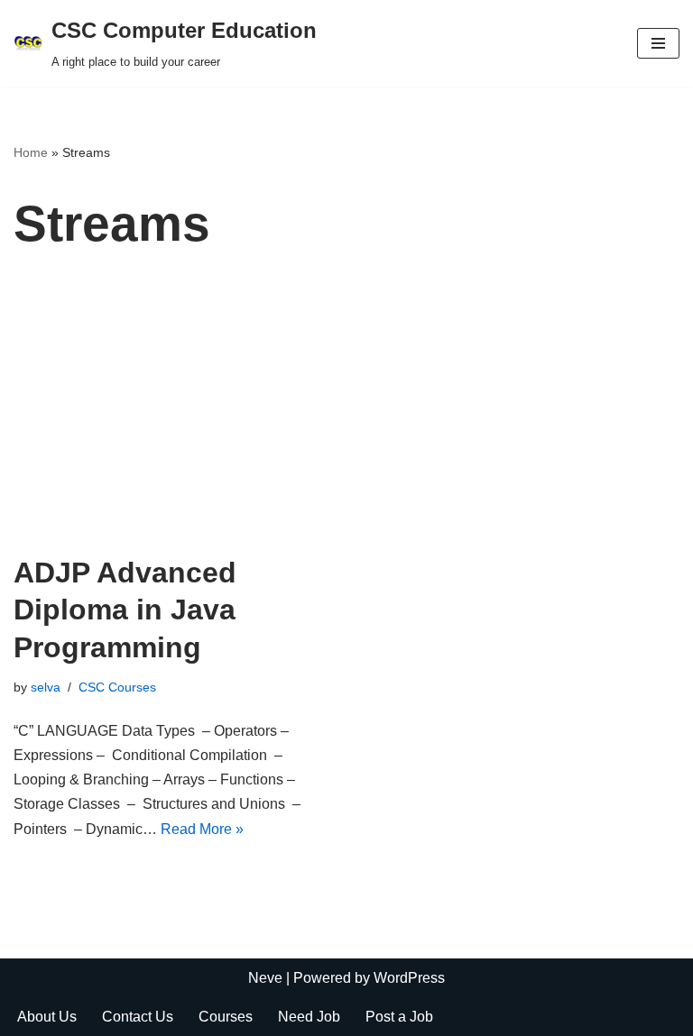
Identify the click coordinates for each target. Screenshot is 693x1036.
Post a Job (399, 1016)
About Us (47, 1016)
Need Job (309, 1016)
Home (31, 152)
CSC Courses (117, 687)
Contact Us (137, 1016)
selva (45, 687)
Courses (226, 1016)
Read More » (202, 829)
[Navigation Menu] (658, 43)
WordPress (409, 978)
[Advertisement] (346, 419)
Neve (265, 978)
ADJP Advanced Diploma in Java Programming (125, 610)
